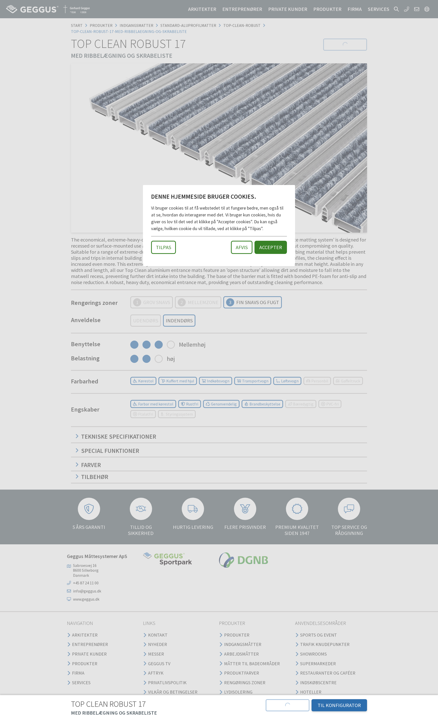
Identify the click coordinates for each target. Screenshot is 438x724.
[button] (287, 705)
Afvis (242, 247)
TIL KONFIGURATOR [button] (339, 705)
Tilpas (163, 247)
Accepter (270, 247)
